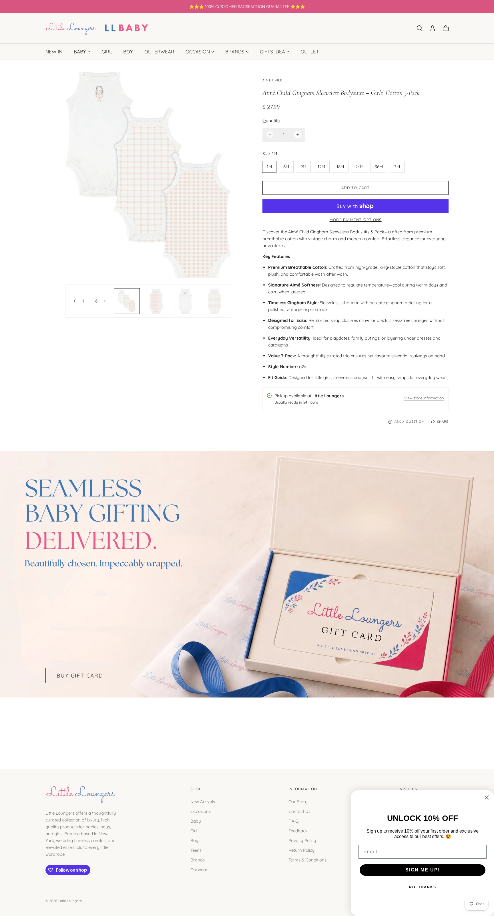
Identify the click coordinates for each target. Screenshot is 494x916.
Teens (196, 850)
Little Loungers (70, 901)
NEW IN (53, 52)
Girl (193, 830)
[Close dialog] (487, 797)
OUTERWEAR (159, 52)
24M (359, 166)
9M (303, 166)
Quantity (271, 120)
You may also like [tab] (247, 727)
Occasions (200, 811)
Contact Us (299, 811)
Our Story (298, 801)
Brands (197, 859)
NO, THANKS (422, 887)
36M (379, 166)
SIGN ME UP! (422, 869)
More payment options (356, 219)
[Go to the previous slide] (75, 300)
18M (340, 166)
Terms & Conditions (307, 859)
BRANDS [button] (234, 52)
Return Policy (301, 850)
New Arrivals (202, 801)
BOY (128, 52)
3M (397, 166)
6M (286, 166)
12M (321, 166)
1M (269, 166)
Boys (195, 840)
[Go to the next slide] (105, 300)
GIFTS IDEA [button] (272, 52)
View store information (424, 398)
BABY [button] (80, 52)
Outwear (199, 869)
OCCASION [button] (198, 52)
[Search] (420, 28)
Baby (195, 820)
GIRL (106, 52)
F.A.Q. (294, 820)
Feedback (298, 830)
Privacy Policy (302, 840)
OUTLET (309, 52)
